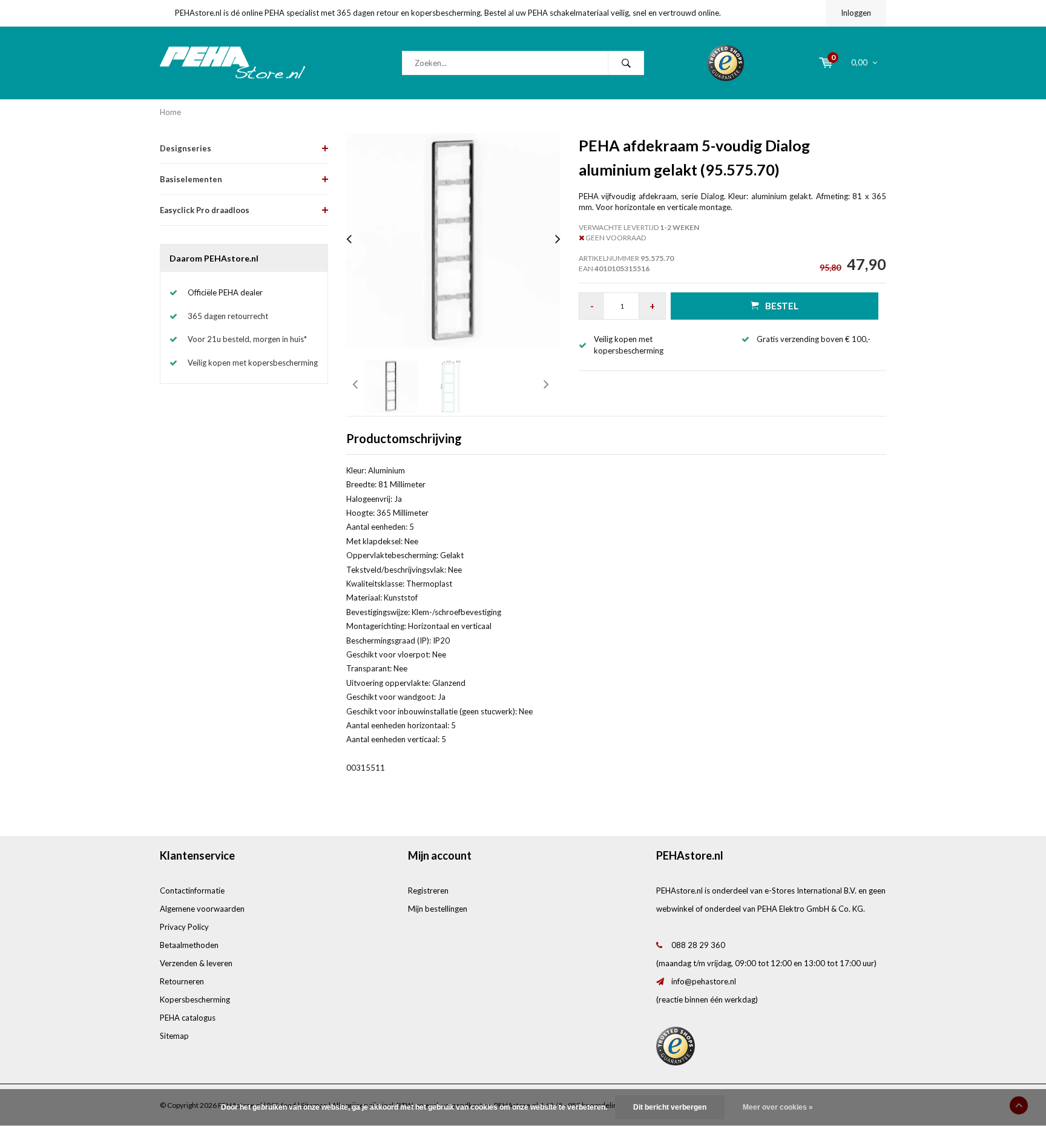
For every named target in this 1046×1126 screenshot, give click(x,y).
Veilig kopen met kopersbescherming (253, 362)
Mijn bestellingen (437, 909)
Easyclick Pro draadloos (204, 210)
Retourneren (182, 981)
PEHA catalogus (187, 1017)
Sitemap (174, 1036)
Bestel (781, 305)
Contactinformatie (192, 890)
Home (170, 112)
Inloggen (856, 13)
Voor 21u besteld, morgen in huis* (247, 339)
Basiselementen (191, 179)
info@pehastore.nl (703, 981)
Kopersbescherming (195, 999)
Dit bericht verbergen (669, 1107)
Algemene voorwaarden (202, 909)
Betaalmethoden (189, 945)
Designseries (185, 148)
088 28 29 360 (698, 945)
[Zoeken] (626, 63)
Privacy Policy (184, 927)
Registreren (428, 890)
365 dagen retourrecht (228, 316)
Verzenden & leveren (196, 963)
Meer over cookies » (778, 1107)
